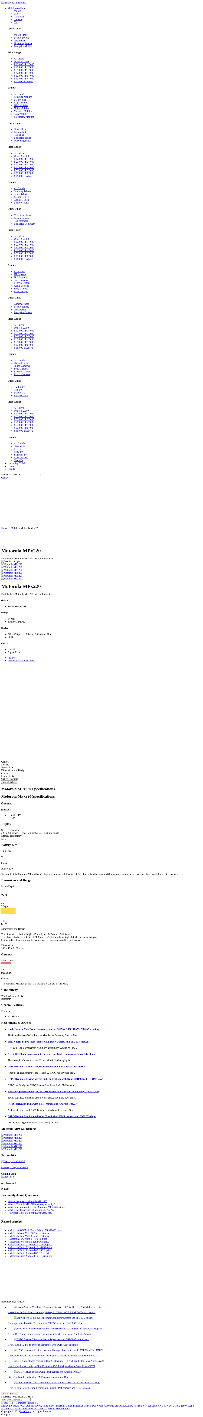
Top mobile (19, 40)
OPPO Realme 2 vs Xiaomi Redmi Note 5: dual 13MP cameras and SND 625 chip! (52, 1116)
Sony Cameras (21, 368)
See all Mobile (9, 782)
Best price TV (21, 395)
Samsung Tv (20, 454)
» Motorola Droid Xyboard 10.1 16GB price (30, 1256)
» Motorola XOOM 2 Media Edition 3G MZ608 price (35, 1230)
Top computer (21, 221)
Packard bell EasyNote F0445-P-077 (128, 1405)
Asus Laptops (21, 280)
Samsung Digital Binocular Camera (73, 1405)
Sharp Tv (18, 460)
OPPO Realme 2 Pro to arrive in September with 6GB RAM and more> (46, 1066)
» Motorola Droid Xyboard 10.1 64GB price (30, 1247)
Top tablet (19, 135)
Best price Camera (23, 312)
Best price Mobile (23, 46)
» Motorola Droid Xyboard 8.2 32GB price (29, 1253)
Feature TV (20, 392)
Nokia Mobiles (21, 108)
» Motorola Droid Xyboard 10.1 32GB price (30, 1244)
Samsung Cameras (23, 371)
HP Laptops (20, 274)
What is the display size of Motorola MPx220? (31, 1210)
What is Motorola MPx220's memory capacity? (31, 1204)
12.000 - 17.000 (24, 64)
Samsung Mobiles (23, 96)
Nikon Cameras (22, 365)
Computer (19, 16)
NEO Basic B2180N (177, 1405)
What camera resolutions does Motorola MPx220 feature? (36, 1207)
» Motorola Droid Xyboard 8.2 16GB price (29, 1250)
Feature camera (21, 306)
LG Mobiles (20, 99)
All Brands (19, 94)
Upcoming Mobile (23, 43)
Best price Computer (24, 223)
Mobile (17, 11)
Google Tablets (21, 199)
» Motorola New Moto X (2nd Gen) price (28, 1236)
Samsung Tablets (22, 191)
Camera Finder (21, 303)
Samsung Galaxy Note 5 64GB (14, 1167)
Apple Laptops (21, 285)
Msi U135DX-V (39, 1408)
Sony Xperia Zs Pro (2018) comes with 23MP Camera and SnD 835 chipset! (48, 1041)
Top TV (18, 389)
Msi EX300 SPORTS (59, 1408)
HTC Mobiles (21, 105)
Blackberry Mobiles (24, 116)
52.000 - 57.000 (24, 75)
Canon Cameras (22, 363)
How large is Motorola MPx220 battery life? (30, 1212)
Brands (11, 469)
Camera (18, 19)
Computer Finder (22, 215)
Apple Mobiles (21, 102)
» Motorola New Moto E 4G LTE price (27, 1238)
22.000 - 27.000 (24, 67)
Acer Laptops (21, 291)
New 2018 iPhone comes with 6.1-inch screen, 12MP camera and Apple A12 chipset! (52, 1054)
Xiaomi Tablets (21, 197)
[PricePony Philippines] (13, 2)
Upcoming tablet (22, 140)
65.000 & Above (23, 81)
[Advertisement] (101, 503)
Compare (5, 1414)
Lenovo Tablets (21, 202)
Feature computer (22, 218)
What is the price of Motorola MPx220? (27, 1201)
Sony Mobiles (21, 114)
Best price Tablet (22, 137)
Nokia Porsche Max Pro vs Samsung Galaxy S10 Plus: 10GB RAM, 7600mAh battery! (54, 1029)
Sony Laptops (21, 288)
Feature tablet (20, 132)
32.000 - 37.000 (24, 70)
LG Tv (17, 449)
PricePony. (25, 1411)
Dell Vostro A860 (101, 1405)
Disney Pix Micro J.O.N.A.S (15, 1405)
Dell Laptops (20, 277)
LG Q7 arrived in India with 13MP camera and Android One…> (42, 1103)
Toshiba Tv (19, 446)
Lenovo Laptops (22, 283)
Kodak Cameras (22, 374)
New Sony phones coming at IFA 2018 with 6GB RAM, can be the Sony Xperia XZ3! (53, 1091)
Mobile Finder (21, 34)
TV (15, 22)
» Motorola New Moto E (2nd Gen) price (28, 1241)
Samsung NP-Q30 (157, 1405)
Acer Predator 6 (8, 1183)
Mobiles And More (17, 8)
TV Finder (19, 387)
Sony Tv (18, 451)
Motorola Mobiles (23, 111)
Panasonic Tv (21, 457)
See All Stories (9, 1393)
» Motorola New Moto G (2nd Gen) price (28, 1233)
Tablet (17, 13)
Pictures (12, 657)
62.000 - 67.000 (24, 78)
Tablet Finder (20, 129)
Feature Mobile (21, 37)
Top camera (20, 309)
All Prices (19, 58)
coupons (12, 466)
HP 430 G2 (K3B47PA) (43, 1405)
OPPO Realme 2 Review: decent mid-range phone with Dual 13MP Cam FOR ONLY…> (55, 1079)
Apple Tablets (21, 194)
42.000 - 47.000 (24, 73)
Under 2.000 (21, 61)
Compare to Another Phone (21, 660)
